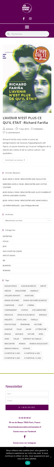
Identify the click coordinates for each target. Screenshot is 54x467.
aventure (29, 295)
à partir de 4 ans (32, 353)
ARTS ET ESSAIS (9, 255)
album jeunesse (28, 286)
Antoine (9, 129)
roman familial (12, 348)
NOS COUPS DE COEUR (12, 251)
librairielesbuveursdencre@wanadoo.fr (24, 427)
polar (16, 339)
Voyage (26, 348)
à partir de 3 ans (12, 353)
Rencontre (10, 343)
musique (19, 334)
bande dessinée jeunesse (35, 300)
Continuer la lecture (16, 159)
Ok (27, 463)
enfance (43, 315)
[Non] (50, 457)
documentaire (39, 310)
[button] (27, 27)
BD (4, 260)
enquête (9, 319)
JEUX (5, 246)
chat (21, 305)
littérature (40, 329)
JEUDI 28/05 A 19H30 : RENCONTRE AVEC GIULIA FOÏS (24, 179)
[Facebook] (24, 19)
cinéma (30, 305)
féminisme (25, 324)
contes (24, 310)
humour (8, 329)
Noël (41, 334)
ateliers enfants (12, 295)
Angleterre (20, 291)
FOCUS (5, 241)
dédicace (9, 315)
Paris (7, 339)
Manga (8, 334)
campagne (9, 305)
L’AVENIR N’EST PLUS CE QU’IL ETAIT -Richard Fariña (25, 120)
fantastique (10, 324)
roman (22, 343)
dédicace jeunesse (26, 315)
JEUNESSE (7, 265)
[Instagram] (30, 19)
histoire (38, 324)
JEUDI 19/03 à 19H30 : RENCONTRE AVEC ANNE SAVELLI (25, 200)
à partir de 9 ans (12, 358)
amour (8, 291)
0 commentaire (13, 132)
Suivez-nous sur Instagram (24, 443)
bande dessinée (12, 300)
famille (34, 319)
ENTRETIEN (7, 236)
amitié (43, 286)
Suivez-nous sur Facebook (24, 431)
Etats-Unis (22, 319)
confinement (11, 310)
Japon (28, 329)
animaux (34, 291)
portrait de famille (32, 339)
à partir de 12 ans (32, 358)
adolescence (11, 286)
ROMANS (38, 129)
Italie (19, 329)
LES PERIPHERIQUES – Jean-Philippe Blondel (21, 205)
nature (31, 334)
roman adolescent (39, 343)
